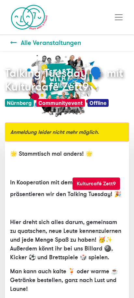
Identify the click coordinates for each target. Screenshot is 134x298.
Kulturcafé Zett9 (96, 183)
